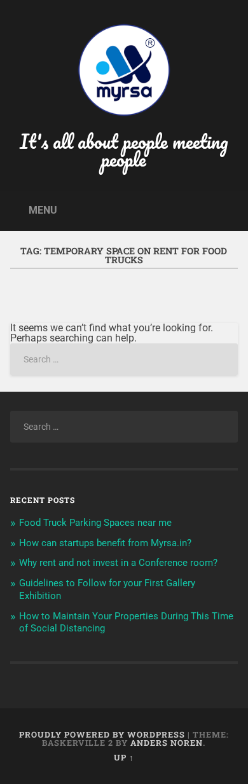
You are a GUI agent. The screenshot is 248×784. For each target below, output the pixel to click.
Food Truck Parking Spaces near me (95, 522)
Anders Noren (166, 743)
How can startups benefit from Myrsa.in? (105, 543)
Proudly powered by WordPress (102, 734)
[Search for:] (124, 359)
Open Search (226, 209)
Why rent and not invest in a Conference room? (118, 562)
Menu (43, 210)
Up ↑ (124, 757)
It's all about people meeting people (124, 150)
